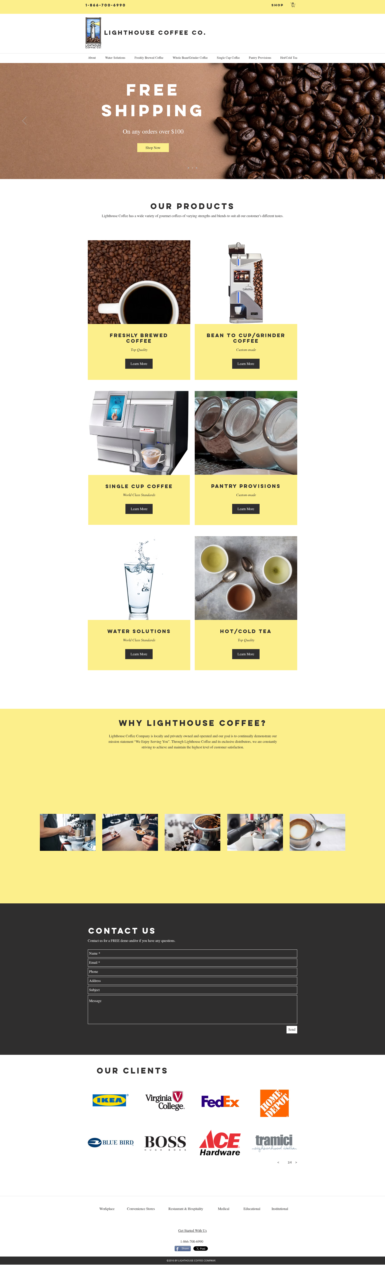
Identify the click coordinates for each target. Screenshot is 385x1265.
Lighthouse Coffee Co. (155, 32)
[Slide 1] (188, 168)
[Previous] (24, 121)
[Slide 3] (196, 168)
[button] (293, 5)
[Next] (361, 121)
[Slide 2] (192, 168)
